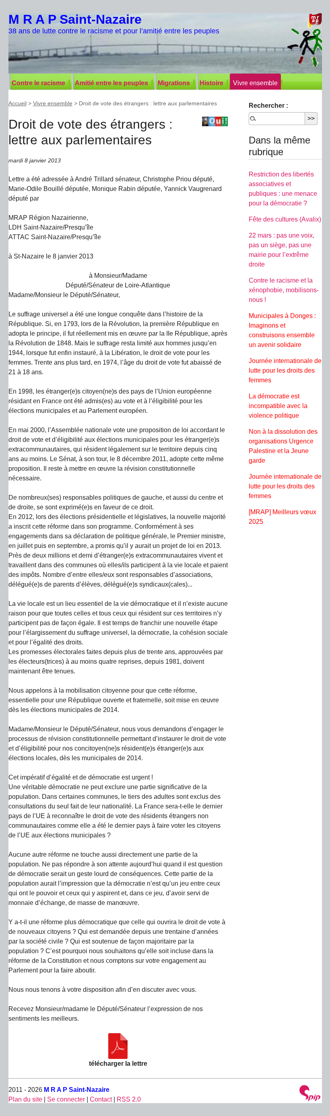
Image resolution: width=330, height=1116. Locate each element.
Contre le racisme (38, 83)
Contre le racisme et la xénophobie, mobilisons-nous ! (284, 290)
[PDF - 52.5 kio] (118, 1046)
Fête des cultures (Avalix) (285, 219)
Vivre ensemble (255, 83)
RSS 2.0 (129, 1099)
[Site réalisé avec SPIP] (310, 1094)
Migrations (174, 83)
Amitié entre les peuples (111, 83)
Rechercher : (268, 105)
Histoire (211, 83)
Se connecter (66, 1099)
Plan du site (25, 1099)
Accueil (17, 103)
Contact (101, 1099)
